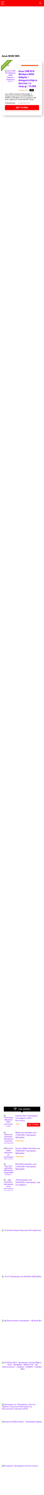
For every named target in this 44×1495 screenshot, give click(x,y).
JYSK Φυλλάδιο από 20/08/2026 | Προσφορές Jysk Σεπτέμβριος (27, 1182)
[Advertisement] (22, 29)
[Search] (40, 3)
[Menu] (3, 3)
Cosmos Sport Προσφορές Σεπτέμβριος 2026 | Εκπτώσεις (26, 1118)
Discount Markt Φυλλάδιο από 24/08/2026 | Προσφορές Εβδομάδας (27, 1150)
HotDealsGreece (10, 103)
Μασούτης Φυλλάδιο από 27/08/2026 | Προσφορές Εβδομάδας (25, 1135)
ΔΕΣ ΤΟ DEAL (22, 107)
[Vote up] (17, 65)
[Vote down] (13, 65)
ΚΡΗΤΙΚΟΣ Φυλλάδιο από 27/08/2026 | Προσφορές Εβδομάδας (25, 1166)
